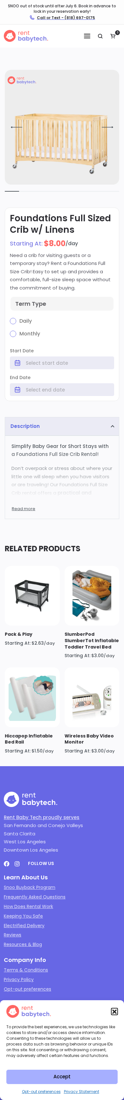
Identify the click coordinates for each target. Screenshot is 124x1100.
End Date (20, 377)
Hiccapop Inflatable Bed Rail (29, 739)
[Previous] (16, 127)
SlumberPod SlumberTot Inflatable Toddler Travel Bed (92, 640)
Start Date (22, 351)
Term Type (30, 304)
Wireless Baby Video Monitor (89, 739)
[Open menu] (87, 36)
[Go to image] (12, 191)
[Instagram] (17, 864)
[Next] (107, 127)
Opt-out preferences (41, 1091)
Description (25, 426)
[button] (114, 1011)
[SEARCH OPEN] (100, 36)
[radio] (21, 321)
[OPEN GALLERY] (62, 127)
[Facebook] (7, 864)
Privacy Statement (81, 1091)
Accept (62, 1076)
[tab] (62, 426)
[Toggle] (23, 508)
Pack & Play (18, 634)
